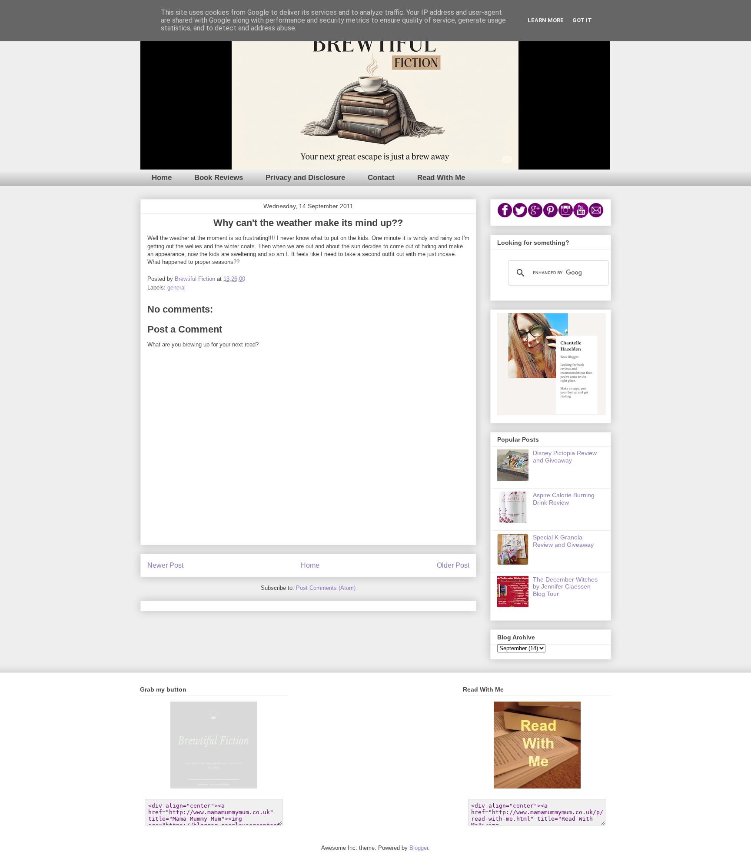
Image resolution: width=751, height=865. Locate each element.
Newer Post (165, 565)
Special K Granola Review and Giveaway (563, 541)
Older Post (453, 565)
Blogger (418, 848)
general (176, 287)
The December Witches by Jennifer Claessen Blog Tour (565, 587)
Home (162, 177)
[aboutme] (551, 412)
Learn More (546, 20)
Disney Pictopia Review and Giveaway (565, 456)
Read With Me (441, 177)
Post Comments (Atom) (326, 588)
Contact (381, 177)
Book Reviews (218, 177)
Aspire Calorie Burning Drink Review (564, 499)
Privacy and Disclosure (305, 177)
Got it (582, 20)
